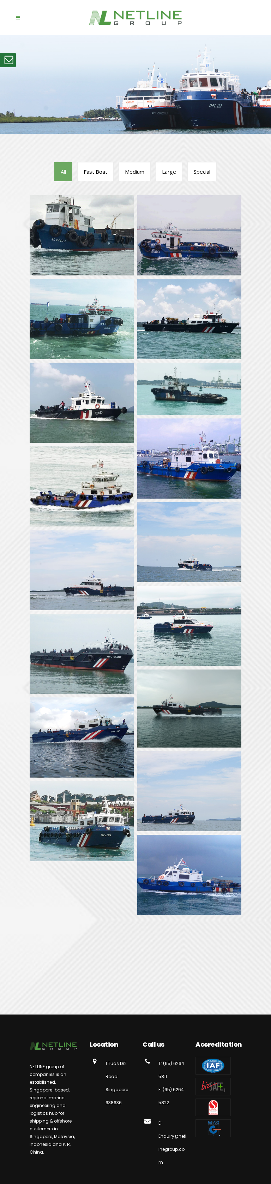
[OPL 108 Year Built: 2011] (189, 389)
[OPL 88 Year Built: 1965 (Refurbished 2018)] (189, 319)
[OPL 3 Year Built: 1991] (82, 235)
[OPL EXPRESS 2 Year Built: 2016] (82, 570)
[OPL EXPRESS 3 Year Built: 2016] (189, 626)
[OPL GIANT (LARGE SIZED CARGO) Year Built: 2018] (82, 654)
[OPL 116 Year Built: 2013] (189, 458)
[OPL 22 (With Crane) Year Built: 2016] (189, 791)
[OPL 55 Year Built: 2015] (82, 737)
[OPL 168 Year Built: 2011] (82, 486)
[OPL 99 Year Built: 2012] (82, 403)
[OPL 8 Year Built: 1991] (82, 319)
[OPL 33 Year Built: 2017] (82, 821)
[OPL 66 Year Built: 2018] (189, 709)
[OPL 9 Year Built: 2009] (189, 875)
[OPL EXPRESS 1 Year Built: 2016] (189, 542)
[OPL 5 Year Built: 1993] (189, 235)
